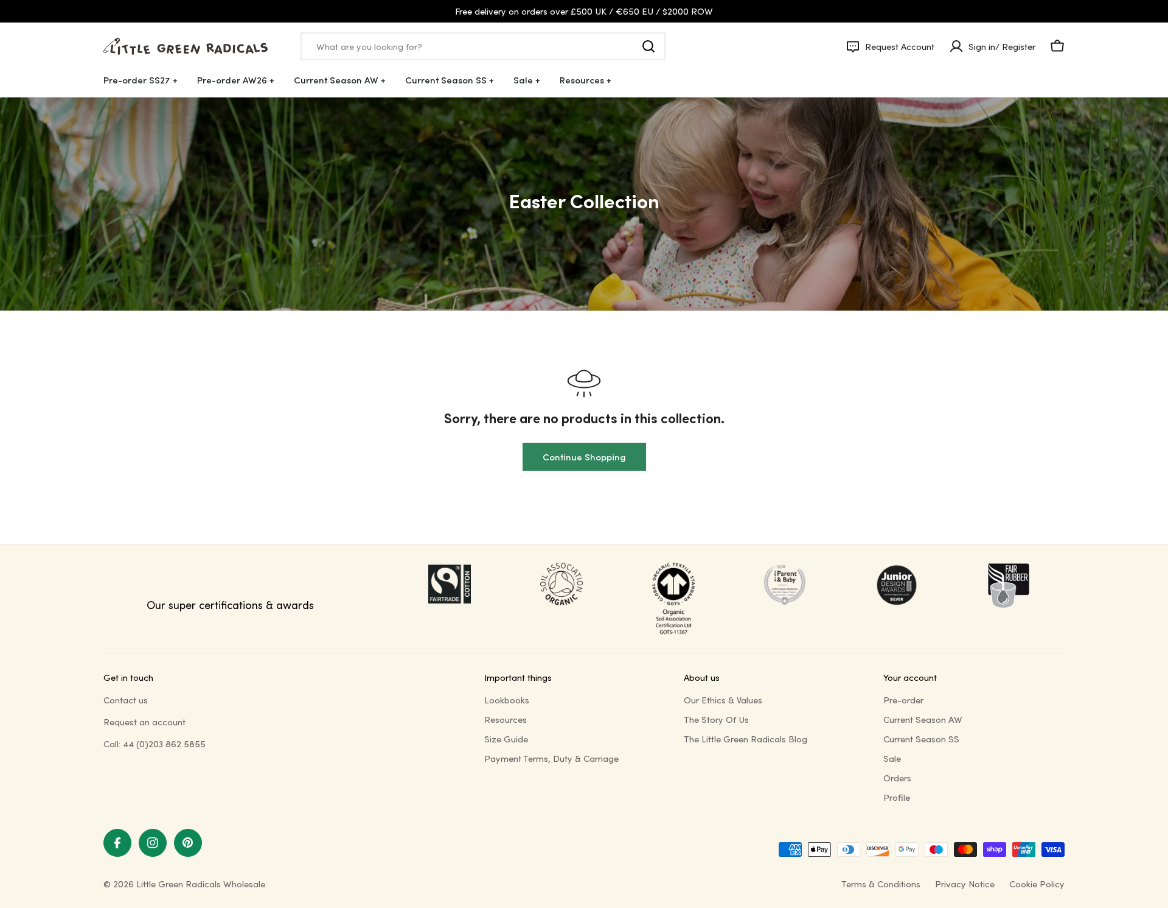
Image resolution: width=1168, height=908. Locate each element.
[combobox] (483, 46)
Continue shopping (584, 457)
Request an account (144, 722)
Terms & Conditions (880, 884)
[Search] (648, 46)
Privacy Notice (965, 884)
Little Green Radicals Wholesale (200, 884)
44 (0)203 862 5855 (164, 743)
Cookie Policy (1037, 884)
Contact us (125, 700)
